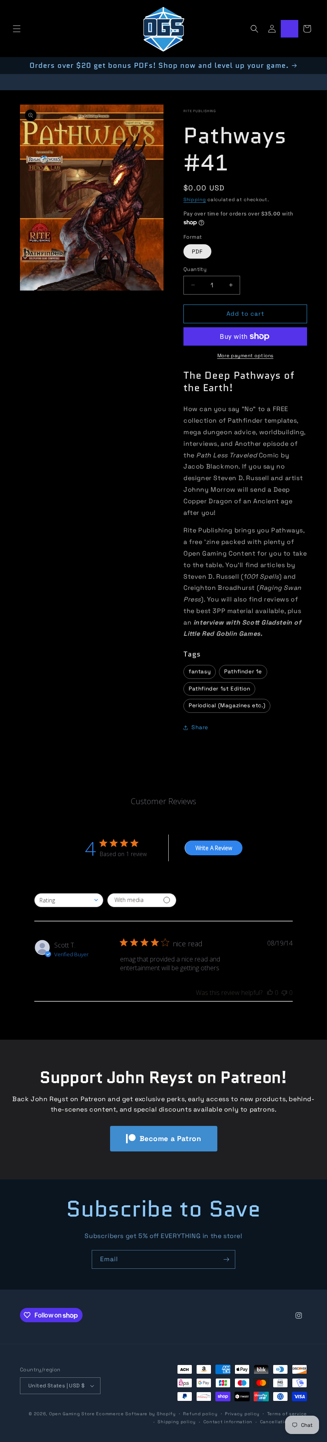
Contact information (227, 1421)
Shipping (194, 199)
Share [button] (199, 727)
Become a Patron (170, 1138)
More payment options (245, 355)
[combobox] (68, 900)
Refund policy (200, 1413)
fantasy (200, 671)
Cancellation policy (283, 1421)
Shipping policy (177, 1421)
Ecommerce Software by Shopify (135, 1413)
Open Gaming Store (72, 1413)
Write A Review (213, 848)
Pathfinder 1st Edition (219, 688)
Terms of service (287, 1413)
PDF (197, 251)
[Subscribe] (226, 1259)
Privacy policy (242, 1413)
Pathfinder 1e (243, 671)
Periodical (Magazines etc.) (227, 705)
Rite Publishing (199, 111)
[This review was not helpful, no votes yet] (284, 992)
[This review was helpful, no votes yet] (270, 992)
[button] (17, 29)
